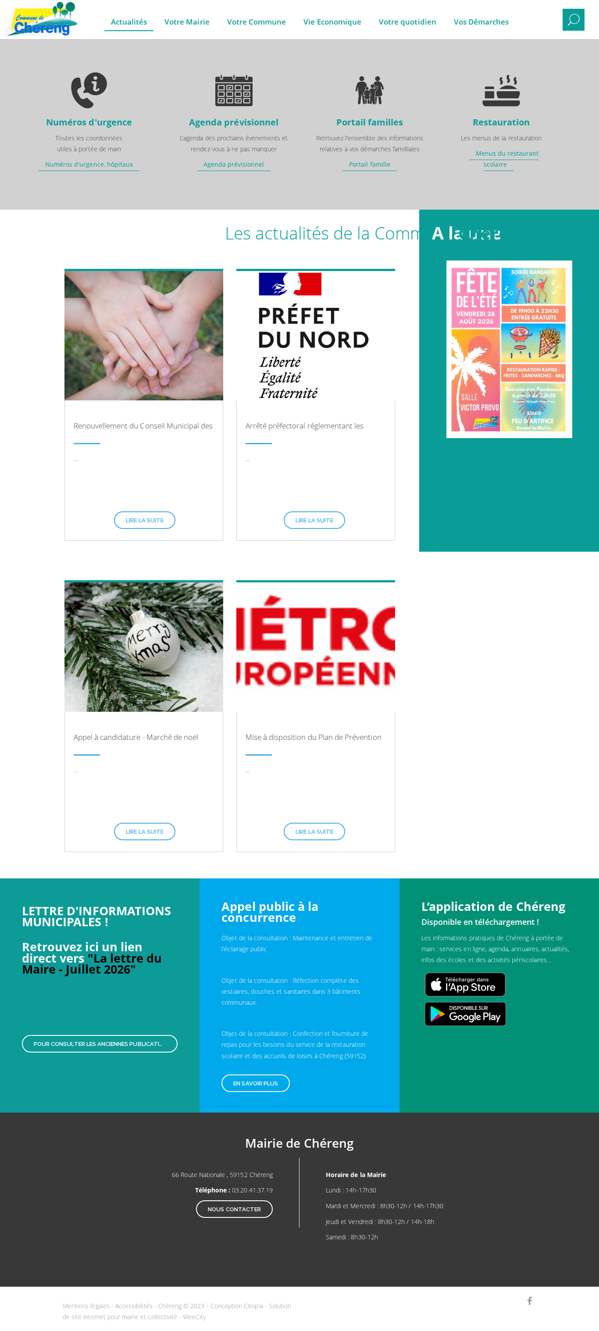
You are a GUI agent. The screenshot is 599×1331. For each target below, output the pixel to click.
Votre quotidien (407, 22)
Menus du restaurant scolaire (507, 158)
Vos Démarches (481, 22)
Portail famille (369, 164)
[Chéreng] (37, 13)
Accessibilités (134, 1306)
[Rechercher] (573, 19)
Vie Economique (332, 22)
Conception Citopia (236, 1306)
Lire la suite (145, 520)
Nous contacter (234, 1209)
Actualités (129, 22)
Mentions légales (86, 1306)
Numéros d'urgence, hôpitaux (89, 164)
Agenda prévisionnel (233, 164)
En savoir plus (255, 1083)
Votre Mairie (187, 22)
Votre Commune (256, 22)
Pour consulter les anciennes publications (102, 1044)
